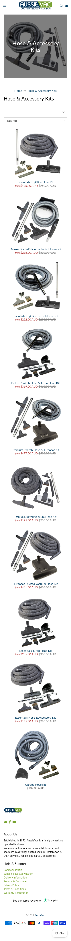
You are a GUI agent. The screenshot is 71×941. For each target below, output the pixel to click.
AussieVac (40, 915)
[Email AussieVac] (5, 822)
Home (18, 90)
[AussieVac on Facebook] (9, 822)
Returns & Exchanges (15, 881)
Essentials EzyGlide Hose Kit (35, 182)
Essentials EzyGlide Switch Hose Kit (35, 316)
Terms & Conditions (15, 888)
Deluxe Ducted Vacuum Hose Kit (35, 516)
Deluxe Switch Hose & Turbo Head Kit (35, 383)
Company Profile (13, 869)
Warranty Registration (16, 892)
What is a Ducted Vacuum (18, 873)
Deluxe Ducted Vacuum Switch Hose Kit (35, 249)
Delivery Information (15, 877)
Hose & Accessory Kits (42, 90)
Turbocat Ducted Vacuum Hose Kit (35, 583)
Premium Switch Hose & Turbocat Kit (35, 450)
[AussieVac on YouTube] (14, 822)
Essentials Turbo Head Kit (35, 650)
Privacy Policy (11, 885)
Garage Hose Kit (35, 784)
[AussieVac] (35, 5)
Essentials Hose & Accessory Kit (35, 717)
